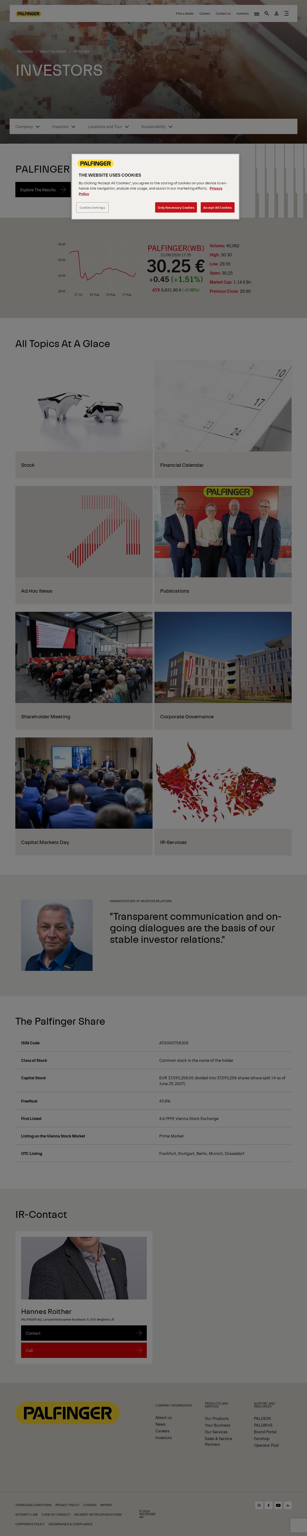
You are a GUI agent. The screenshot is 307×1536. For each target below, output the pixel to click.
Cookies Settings (92, 207)
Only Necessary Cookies (176, 207)
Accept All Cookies (217, 207)
